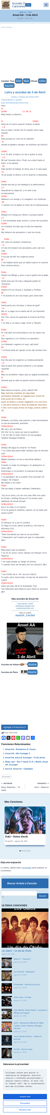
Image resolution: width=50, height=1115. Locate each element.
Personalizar (25, 1103)
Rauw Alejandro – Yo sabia (10, 787)
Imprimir (9, 85)
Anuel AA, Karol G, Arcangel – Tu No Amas (25, 757)
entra (28, 5)
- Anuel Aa (22, 12)
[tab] (20, 850)
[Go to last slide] (8, 827)
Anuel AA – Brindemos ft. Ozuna (20, 749)
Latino (42, 80)
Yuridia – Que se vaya (23, 1049)
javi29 (21, 18)
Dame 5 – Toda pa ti (22, 959)
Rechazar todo (25, 1110)
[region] (25, 1087)
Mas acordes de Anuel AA (25, 599)
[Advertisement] (25, 53)
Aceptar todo (25, 1097)
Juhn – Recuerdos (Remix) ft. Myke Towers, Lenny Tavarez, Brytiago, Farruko (29, 1026)
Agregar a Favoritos (14, 727)
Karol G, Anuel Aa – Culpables (19, 769)
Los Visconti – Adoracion (24, 972)
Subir (19, 80)
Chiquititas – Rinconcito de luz (27, 984)
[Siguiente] (42, 827)
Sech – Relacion (41, 785)
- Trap (29, 12)
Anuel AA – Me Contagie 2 (17, 753)
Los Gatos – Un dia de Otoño (16, 950)
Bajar (26, 80)
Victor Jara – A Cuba (22, 997)
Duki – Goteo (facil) (16, 836)
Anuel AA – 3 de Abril (25, 615)
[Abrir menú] (46, 5)
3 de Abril (6, 777)
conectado (26, 867)
